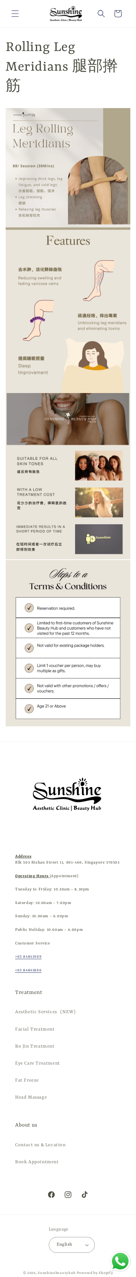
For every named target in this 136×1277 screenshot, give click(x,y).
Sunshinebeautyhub (57, 1273)
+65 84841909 (28, 956)
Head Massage (31, 1097)
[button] (15, 13)
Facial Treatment (35, 1029)
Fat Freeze (27, 1080)
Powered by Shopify (95, 1273)
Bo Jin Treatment (35, 1046)
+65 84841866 (28, 970)
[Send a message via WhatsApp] (120, 1261)
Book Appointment (37, 1162)
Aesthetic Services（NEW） (47, 1012)
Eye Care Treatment (37, 1063)
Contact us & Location (40, 1145)
